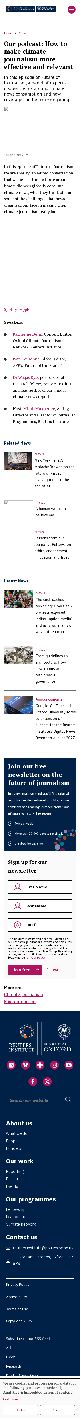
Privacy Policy (17, 1284)
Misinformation (20, 1001)
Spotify (10, 309)
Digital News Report (23, 1375)
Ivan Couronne (26, 358)
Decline (21, 1410)
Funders (13, 1148)
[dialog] (40, 1398)
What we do (16, 1133)
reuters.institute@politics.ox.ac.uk (43, 1247)
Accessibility (16, 1296)
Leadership (16, 1216)
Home (8, 33)
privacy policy (36, 957)
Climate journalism (23, 994)
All (8, 1347)
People (12, 1141)
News (22, 33)
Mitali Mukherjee (39, 408)
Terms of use (17, 1308)
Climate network (21, 1224)
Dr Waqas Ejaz (25, 377)
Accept (58, 1410)
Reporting (15, 1171)
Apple (25, 309)
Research (14, 1178)
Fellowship (16, 1209)
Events (12, 1186)
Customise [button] (10, 1399)
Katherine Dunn (27, 334)
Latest (52, 969)
